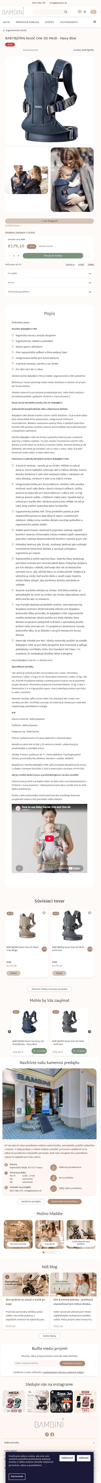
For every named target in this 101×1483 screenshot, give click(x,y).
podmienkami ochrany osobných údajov (63, 1372)
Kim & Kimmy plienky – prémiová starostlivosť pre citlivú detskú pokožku (73, 1302)
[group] (30, 1031)
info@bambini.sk (32, 1191)
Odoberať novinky (72, 1364)
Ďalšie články (49, 1336)
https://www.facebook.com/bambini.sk (52, 1434)
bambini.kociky (47, 1434)
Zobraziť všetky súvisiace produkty (50, 989)
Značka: (84, 50)
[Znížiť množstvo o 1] (9, 255)
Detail (13, 973)
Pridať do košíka (53, 256)
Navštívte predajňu (31, 1202)
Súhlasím (84, 1458)
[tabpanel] (18, 1234)
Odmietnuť (67, 1458)
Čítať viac (11, 1326)
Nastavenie (17, 1477)
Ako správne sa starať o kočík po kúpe (25, 1302)
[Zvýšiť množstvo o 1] (18, 255)
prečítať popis (12, 226)
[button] (29, 1050)
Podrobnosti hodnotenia (21, 50)
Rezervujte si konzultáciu (65, 1202)
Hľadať (66, 11)
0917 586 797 (16, 1191)
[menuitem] (27, 22)
